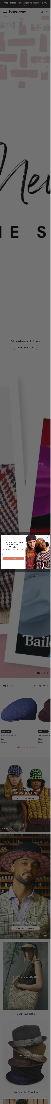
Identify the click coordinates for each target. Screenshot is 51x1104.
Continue (12, 558)
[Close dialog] (47, 537)
